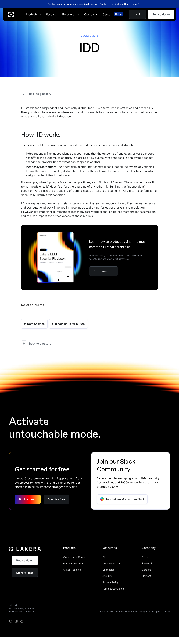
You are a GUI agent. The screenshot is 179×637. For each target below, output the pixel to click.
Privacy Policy (110, 582)
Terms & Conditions (113, 588)
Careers (146, 569)
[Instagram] (10, 621)
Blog (104, 557)
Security (107, 575)
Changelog (108, 569)
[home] (11, 14)
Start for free (56, 499)
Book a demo (161, 14)
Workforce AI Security (75, 557)
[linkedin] (16, 621)
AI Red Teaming (72, 569)
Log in (137, 14)
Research (52, 14)
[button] (33, 14)
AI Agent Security (73, 563)
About (145, 557)
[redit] (22, 621)
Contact (146, 575)
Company (90, 14)
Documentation (111, 563)
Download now (104, 271)
